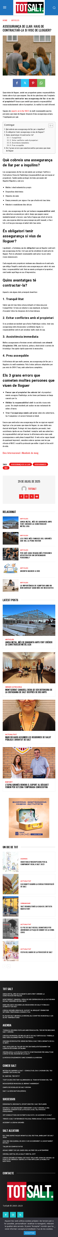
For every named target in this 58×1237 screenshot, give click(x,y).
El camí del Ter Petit (11, 1076)
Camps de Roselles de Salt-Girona (17, 1087)
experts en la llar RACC (20, 110)
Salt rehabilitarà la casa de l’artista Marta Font (36, 907)
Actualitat (11, 734)
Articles (15, 20)
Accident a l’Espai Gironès (13, 1122)
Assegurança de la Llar (20, 464)
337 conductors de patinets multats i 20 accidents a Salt (27, 1115)
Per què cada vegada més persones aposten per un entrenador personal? (36, 555)
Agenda (24, 859)
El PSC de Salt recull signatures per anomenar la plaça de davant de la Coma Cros (37, 930)
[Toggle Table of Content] (49, 125)
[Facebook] (17, 83)
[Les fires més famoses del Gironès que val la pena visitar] (10, 538)
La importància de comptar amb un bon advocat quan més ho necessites (37, 586)
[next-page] (8, 966)
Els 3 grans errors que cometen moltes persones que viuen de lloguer (28, 149)
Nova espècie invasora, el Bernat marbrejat (21, 1084)
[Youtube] (37, 496)
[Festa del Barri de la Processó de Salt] (10, 951)
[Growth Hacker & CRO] (10, 570)
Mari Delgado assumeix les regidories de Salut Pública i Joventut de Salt (28, 738)
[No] (54, 1227)
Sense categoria (13, 687)
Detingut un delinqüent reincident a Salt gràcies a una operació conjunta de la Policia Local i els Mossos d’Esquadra (26, 1109)
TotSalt (32, 488)
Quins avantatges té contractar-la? (20, 135)
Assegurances (40, 464)
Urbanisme (25, 903)
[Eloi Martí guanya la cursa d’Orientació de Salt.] (10, 884)
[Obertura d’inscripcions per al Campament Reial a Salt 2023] (10, 862)
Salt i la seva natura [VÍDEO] (14, 1091)
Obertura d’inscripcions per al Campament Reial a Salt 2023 (34, 863)
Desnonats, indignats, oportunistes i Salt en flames (25, 1104)
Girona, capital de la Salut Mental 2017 (19, 1154)
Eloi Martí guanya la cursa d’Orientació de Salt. (37, 885)
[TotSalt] (24, 488)
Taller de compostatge (13, 1146)
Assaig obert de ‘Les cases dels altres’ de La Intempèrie (25, 1150)
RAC (6, 467)
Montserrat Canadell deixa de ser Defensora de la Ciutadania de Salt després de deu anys (28, 691)
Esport (9, 782)
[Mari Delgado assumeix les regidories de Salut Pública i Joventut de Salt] (29, 715)
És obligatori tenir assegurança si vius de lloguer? (25, 132)
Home (5, 20)
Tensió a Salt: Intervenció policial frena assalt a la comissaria (29, 1119)
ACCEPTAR (29, 1233)
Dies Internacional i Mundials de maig (20, 453)
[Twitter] (25, 83)
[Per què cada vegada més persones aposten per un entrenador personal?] (10, 554)
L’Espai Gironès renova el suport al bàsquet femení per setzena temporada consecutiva (27, 786)
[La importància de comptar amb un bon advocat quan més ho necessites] (10, 585)
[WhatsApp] (41, 83)
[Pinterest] (33, 83)
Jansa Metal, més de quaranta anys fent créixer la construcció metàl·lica (36, 524)
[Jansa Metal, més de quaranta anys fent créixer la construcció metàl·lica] (10, 522)
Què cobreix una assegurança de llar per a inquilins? (25, 129)
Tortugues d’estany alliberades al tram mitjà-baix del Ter (27, 1080)
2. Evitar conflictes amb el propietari (24, 140)
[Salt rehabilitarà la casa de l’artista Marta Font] (10, 906)
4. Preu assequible (17, 145)
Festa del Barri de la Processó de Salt (36, 952)
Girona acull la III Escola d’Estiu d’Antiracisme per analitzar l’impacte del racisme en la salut (28, 1053)
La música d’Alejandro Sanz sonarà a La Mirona (22, 1057)
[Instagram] (26, 496)
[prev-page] (4, 966)
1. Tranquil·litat (15, 137)
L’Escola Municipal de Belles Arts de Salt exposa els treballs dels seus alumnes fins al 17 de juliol (28, 1036)
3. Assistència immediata (19, 143)
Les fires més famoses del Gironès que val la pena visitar (36, 539)
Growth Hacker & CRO (30, 571)
